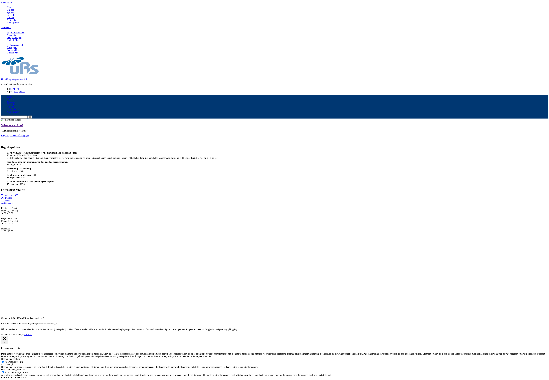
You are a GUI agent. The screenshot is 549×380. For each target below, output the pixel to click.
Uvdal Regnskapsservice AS (14, 79)
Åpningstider (13, 22)
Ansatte (10, 17)
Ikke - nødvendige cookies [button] (13, 369)
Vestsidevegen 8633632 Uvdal (9, 196)
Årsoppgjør (12, 35)
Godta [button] (4, 334)
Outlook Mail (13, 40)
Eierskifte (11, 15)
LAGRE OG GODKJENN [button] (13, 377)
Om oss (10, 10)
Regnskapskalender (15, 32)
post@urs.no (19, 91)
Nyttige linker (13, 20)
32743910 (14, 89)
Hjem (9, 7)
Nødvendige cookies (14, 362)
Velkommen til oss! (12, 125)
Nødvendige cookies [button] (10, 359)
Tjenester (11, 12)
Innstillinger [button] (18, 334)
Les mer (28, 334)
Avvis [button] (9, 334)
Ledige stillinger (14, 37)
